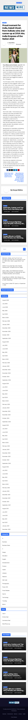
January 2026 (5, 324)
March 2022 (5, 484)
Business (4, 22)
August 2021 (5, 508)
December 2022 (6, 453)
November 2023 (6, 414)
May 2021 (4, 519)
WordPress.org (6, 624)
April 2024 (5, 397)
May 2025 (4, 352)
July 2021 (4, 512)
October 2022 (5, 460)
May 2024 (4, 394)
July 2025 (4, 345)
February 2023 (6, 446)
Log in (3, 613)
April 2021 (4, 522)
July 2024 (4, 387)
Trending (4, 601)
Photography (5, 583)
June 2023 (5, 432)
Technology (5, 597)
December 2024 (6, 369)
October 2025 (5, 335)
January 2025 (5, 366)
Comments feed (6, 620)
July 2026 (4, 303)
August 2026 (5, 300)
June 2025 (5, 348)
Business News (6, 545)
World (3, 604)
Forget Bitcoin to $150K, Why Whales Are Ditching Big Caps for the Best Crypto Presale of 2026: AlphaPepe (13, 278)
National (4, 576)
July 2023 (4, 428)
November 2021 (6, 498)
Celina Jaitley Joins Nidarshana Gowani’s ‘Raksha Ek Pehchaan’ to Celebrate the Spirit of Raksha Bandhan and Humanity (13, 272)
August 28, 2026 (8, 648)
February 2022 (6, 487)
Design (4, 552)
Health (4, 569)
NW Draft (4, 580)
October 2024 (5, 376)
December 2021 (6, 494)
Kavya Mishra (11, 42)
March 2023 (5, 442)
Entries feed (5, 617)
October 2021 (5, 501)
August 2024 (5, 383)
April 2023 (5, 439)
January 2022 (5, 491)
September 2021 (6, 505)
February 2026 (6, 321)
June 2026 (5, 307)
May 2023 (4, 435)
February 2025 (6, 362)
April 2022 (5, 480)
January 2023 (5, 449)
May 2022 (4, 477)
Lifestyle (4, 573)
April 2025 (5, 355)
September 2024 (6, 380)
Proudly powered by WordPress (9, 709)
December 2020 (6, 529)
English (4, 559)
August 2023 (5, 425)
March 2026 (5, 317)
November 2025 (6, 331)
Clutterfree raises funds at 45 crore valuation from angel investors (8, 175)
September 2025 (6, 338)
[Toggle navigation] (15, 14)
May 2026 (4, 310)
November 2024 (6, 373)
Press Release (6, 590)
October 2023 (5, 418)
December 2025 (6, 328)
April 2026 (5, 314)
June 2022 (5, 473)
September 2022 (6, 463)
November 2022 (6, 456)
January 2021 (5, 526)
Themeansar (13, 710)
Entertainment (5, 562)
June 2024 (5, 390)
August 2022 (5, 467)
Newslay (22, 709)
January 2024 (6, 407)
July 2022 (4, 470)
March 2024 (5, 401)
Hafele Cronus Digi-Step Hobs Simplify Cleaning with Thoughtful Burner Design (14, 223)
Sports (4, 594)
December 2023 (6, 411)
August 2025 (5, 342)
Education (4, 555)
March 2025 (5, 359)
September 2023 (6, 421)
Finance (4, 566)
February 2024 (6, 404)
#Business (18, 44)
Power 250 (5, 587)
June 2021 (5, 515)
